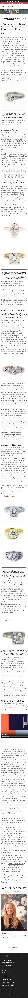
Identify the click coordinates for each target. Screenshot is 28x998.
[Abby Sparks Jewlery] (14, 956)
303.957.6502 (6, 972)
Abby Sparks (10, 18)
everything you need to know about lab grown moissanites (13, 611)
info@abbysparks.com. (9, 874)
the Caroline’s (5, 496)
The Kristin (5, 304)
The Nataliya (5, 386)
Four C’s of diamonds (15, 133)
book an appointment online (10, 876)
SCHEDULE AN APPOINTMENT (13, 1)
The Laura (4, 494)
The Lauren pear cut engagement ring (13, 300)
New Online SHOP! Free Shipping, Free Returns (13, 3)
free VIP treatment (10, 813)
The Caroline (22, 575)
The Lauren (22, 272)
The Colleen (5, 652)
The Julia (13, 314)
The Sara (7, 488)
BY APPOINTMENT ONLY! (14, 888)
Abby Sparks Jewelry (8, 64)
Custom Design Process (16, 863)
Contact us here (6, 811)
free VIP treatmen (7, 760)
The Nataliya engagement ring (11, 349)
